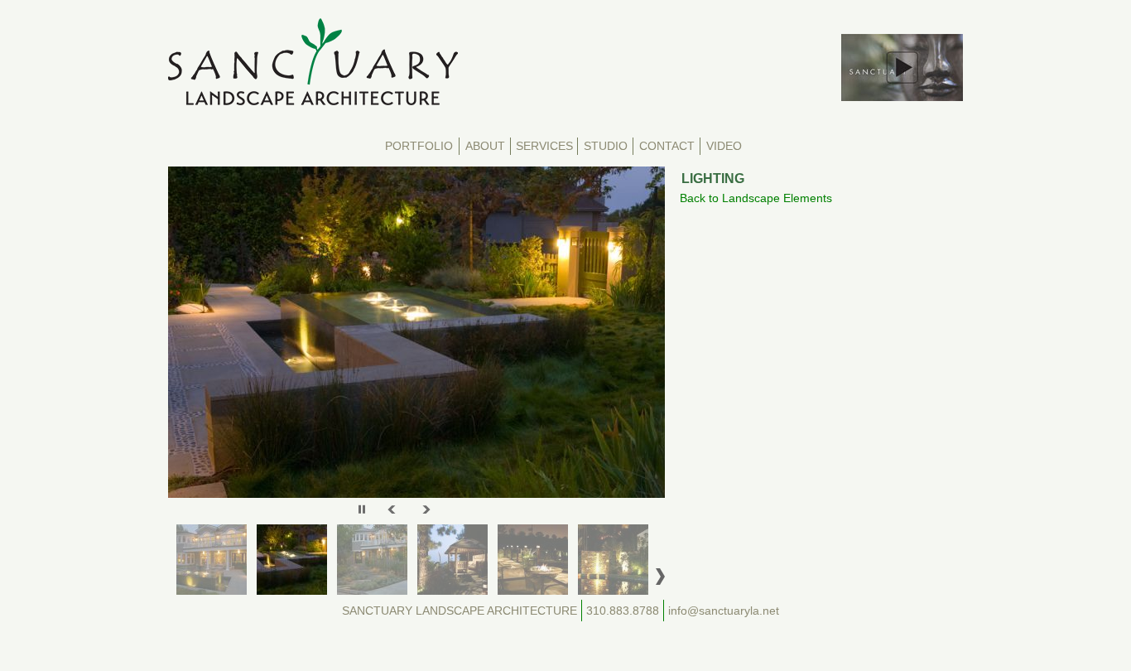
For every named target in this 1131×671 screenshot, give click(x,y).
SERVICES (544, 146)
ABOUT (485, 146)
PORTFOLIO (419, 146)
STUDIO (606, 146)
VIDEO (724, 146)
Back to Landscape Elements (756, 198)
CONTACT (667, 146)
